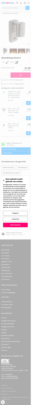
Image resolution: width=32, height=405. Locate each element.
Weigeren (15, 213)
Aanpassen (15, 219)
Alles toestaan (15, 225)
